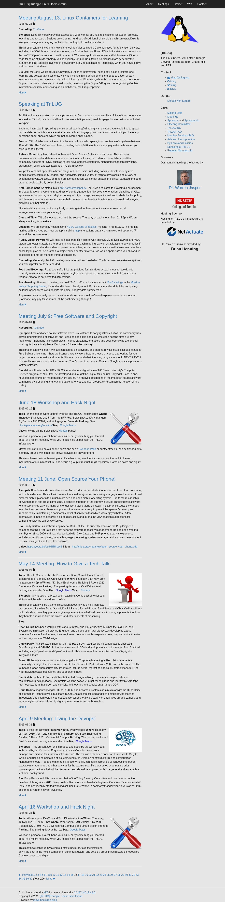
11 (57, 874)
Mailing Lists (174, 112)
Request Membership (179, 150)
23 (100, 874)
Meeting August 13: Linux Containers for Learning (73, 17)
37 (30, 878)
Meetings (163, 4)
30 (126, 874)
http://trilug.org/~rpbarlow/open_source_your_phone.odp (104, 546)
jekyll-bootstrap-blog (45, 900)
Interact (178, 4)
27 (115, 874)
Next (49, 878)
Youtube (86, 590)
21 (93, 874)
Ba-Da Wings (115, 282)
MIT (46, 892)
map (77, 230)
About (149, 4)
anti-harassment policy (73, 188)
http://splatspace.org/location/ (36, 425)
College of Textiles (86, 226)
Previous (27, 874)
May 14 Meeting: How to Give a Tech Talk (64, 563)
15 (71, 874)
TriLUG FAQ (174, 131)
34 (20, 878)
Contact (201, 4)
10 (54, 874)
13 (64, 874)
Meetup (63, 430)
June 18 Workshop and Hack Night (57, 402)
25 (108, 874)
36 (27, 878)
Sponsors (173, 120)
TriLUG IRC (174, 127)
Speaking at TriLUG (40, 104)
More (22, 92)
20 (90, 874)
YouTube (38, 29)
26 (111, 874)
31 (129, 874)
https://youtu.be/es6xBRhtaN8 (44, 546)
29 (122, 874)
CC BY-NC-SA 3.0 (84, 892)
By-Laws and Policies (180, 143)
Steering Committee (179, 124)
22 (97, 874)
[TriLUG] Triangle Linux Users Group (43, 4)
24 (104, 874)
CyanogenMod (87, 449)
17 (79, 874)
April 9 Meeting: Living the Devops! (57, 718)
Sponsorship (191, 120)
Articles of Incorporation (181, 139)
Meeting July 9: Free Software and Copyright (68, 316)
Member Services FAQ (180, 135)
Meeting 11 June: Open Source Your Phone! (67, 479)
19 (86, 874)
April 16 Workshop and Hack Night (57, 807)
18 (82, 874)
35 (23, 878)
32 (133, 874)
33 (137, 874)
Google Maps (68, 425)
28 (119, 874)
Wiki (189, 4)
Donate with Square (179, 100)
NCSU (70, 226)
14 (68, 874)
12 (61, 874)
